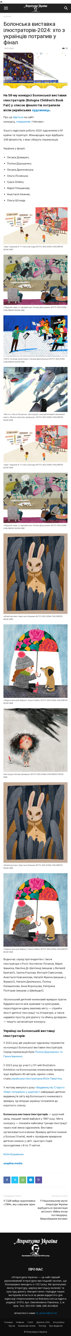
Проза (12, 1325)
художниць (41, 110)
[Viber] (38, 1180)
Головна (8, 1322)
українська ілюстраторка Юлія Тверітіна (36, 1078)
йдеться (18, 117)
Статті (30, 1322)
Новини (20, 1322)
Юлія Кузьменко (13, 1154)
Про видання (56, 1325)
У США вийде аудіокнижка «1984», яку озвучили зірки (19, 1202)
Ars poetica (58, 1322)
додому (7, 16)
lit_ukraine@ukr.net (46, 1313)
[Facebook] (6, 1180)
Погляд (42, 1325)
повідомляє (23, 121)
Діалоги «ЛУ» (43, 1322)
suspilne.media (12, 1163)
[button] (5, 8)
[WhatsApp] (22, 1180)
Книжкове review (26, 1325)
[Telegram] (30, 1180)
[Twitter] (14, 1180)
